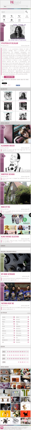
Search (27, 12)
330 (28, 324)
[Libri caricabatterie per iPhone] (5, 396)
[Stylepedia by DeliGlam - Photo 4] (23, 110)
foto (24, 79)
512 (14, 337)
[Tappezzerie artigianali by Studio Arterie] (15, 375)
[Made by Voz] (17, 204)
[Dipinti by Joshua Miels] (15, 403)
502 (14, 340)
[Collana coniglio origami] (25, 410)
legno (3, 337)
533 (14, 335)
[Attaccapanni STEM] (5, 424)
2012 (3, 355)
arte (3, 335)
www (3, 80)
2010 (3, 362)
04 (13, 351)
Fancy (5, 85)
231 (28, 337)
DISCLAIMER (18, 429)
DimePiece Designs (8, 174)
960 (14, 324)
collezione (4, 331)
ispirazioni (4, 333)
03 (11, 351)
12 (27, 351)
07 (18, 351)
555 (14, 333)
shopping (18, 322)
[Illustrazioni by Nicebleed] (25, 417)
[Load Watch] (15, 424)
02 (9, 351)
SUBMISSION (14, 428)
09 (22, 351)
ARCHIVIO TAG (12, 429)
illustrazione (18, 331)
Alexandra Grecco (8, 145)
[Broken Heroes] (15, 410)
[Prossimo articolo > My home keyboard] (30, 215)
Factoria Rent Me (7, 303)
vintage (27, 79)
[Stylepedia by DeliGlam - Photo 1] (8, 100)
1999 (14, 319)
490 (14, 342)
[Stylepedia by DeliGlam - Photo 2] (23, 100)
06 (17, 351)
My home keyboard (8, 274)
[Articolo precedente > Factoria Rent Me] (1, 215)
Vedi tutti (28, 313)
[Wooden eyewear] (5, 382)
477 (28, 317)
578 (14, 331)
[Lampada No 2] (5, 417)
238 (28, 335)
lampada (18, 340)
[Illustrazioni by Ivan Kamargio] (5, 389)
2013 (3, 352)
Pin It (9, 85)
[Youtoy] (5, 375)
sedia (17, 324)
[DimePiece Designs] (17, 171)
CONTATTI (6, 429)
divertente (18, 342)
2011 (3, 358)
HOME (5, 428)
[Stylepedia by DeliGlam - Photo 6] (23, 120)
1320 (14, 321)
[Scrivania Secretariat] (5, 403)
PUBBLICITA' (20, 428)
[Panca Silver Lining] (15, 382)
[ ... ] (14, 151)
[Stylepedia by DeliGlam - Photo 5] (8, 120)
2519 (14, 317)
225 (28, 342)
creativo (18, 79)
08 (20, 351)
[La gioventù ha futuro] (25, 403)
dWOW (15, 427)
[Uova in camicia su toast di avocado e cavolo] (15, 417)
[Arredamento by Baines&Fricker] (25, 382)
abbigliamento (13, 79)
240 (28, 331)
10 (24, 351)
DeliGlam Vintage (10, 77)
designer (3, 319)
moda (22, 79)
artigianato (18, 326)
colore (3, 328)
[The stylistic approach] (25, 424)
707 (14, 326)
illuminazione (18, 335)
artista (17, 317)
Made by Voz (5, 207)
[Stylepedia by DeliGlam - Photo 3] (8, 110)
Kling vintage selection (10, 236)
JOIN (25, 428)
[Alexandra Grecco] (17, 142)
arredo (3, 326)
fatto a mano (18, 333)
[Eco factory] (15, 396)
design (3, 322)
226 (28, 340)
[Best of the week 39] (25, 389)
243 (28, 328)
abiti (9, 79)
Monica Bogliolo (25, 45)
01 (7, 351)
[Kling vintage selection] (17, 233)
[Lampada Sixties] (25, 396)
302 (28, 326)
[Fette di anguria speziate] (25, 375)
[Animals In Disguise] (15, 389)
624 (14, 328)
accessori (6, 79)
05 (15, 351)
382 (28, 321)
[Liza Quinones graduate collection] (5, 410)
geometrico (18, 328)
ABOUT (8, 428)
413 (28, 319)
